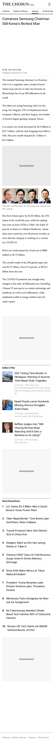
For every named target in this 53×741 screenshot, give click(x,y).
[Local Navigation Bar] (49, 4)
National (5, 737)
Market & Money (19, 737)
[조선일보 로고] (18, 4)
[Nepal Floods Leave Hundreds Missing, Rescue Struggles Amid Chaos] (7, 405)
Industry (32, 737)
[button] (49, 4)
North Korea (43, 737)
